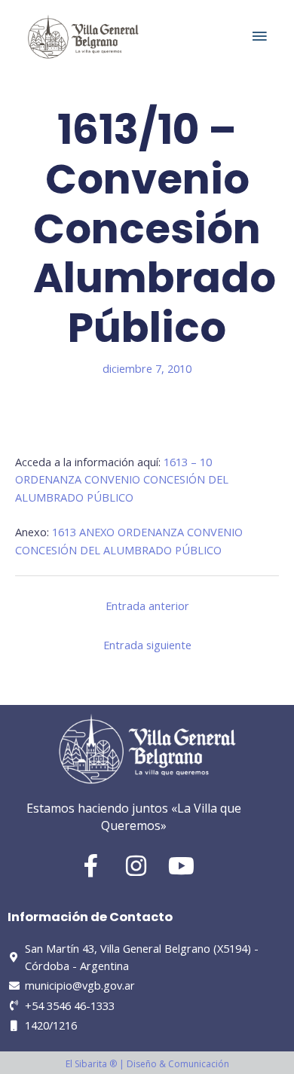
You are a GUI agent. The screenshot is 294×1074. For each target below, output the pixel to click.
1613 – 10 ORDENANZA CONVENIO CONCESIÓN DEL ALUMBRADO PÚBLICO (121, 479)
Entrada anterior (147, 605)
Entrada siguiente (147, 644)
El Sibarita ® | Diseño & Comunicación (147, 1063)
